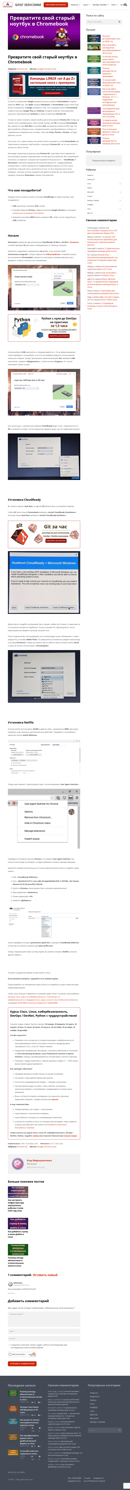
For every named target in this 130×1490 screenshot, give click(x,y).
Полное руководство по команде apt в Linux (111, 141)
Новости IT (95, 1396)
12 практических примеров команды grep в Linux (111, 123)
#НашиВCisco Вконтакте (56, 1124)
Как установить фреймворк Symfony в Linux (61, 1465)
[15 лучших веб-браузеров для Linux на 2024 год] (94, 80)
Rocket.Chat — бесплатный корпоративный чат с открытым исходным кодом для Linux (103, 258)
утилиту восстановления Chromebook (28, 213)
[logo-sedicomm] (8, 5)
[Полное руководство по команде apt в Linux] (94, 138)
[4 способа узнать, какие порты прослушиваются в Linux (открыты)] (94, 57)
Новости (94, 1393)
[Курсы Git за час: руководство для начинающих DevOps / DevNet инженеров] (44, 545)
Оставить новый (45, 1275)
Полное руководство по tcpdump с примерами (109, 72)
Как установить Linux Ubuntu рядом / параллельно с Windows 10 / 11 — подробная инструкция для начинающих (111, 97)
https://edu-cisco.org (35, 1167)
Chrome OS (22, 69)
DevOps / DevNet (97, 1422)
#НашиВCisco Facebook (24, 1128)
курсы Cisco (15, 997)
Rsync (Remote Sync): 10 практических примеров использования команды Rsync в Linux (102, 283)
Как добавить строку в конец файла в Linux (18, 1234)
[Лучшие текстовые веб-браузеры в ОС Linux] (13, 1407)
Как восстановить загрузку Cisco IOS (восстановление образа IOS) (102, 230)
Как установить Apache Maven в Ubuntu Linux (101, 274)
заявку (36, 1136)
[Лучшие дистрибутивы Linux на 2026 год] (94, 36)
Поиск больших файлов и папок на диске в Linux (110, 132)
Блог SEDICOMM (74, 1478)
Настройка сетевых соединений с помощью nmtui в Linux (63, 1460)
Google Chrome (44, 69)
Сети (92, 1411)
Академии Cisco (33, 1000)
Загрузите (74, 242)
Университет (98, 1478)
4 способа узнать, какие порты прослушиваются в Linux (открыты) (111, 60)
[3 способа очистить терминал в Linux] (13, 1451)
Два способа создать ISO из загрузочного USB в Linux (103, 298)
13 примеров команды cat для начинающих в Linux (102, 306)
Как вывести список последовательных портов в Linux (29, 1422)
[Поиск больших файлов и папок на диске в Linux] (94, 129)
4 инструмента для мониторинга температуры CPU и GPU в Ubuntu (111, 112)
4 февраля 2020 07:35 (21, 1285)
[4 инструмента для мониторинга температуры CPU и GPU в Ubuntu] (94, 108)
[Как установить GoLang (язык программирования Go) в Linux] (94, 45)
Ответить (11, 1293)
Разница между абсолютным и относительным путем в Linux (16, 1261)
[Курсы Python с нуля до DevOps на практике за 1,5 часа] (44, 339)
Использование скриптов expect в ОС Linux (102, 267)
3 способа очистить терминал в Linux (29, 1452)
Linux (92, 1403)
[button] (125, 4)
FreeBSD (93, 1407)
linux (54, 69)
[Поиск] (119, 21)
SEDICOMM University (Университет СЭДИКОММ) (37, 1003)
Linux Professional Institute (64, 1000)
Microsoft (94, 1418)
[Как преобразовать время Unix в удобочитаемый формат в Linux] (13, 1435)
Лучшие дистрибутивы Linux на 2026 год (111, 39)
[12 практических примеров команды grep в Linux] (94, 120)
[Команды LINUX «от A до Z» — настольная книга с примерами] (44, 96)
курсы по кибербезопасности (33, 997)
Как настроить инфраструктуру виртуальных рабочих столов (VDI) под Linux (16, 1205)
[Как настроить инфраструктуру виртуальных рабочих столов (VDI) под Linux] (18, 1188)
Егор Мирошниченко (39, 1160)
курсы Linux (46, 1000)
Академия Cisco (74, 1481)
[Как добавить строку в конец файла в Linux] (18, 1219)
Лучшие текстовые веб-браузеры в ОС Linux (29, 1410)
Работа (93, 1400)
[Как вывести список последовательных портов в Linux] (13, 1420)
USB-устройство (53, 254)
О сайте (87, 1478)
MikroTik (94, 1414)
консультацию (70, 1136)
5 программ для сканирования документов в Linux (103, 292)
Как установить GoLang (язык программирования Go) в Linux (111, 49)
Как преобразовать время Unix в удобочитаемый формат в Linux (29, 1439)
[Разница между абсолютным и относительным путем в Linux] (18, 1245)
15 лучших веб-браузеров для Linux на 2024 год (111, 83)
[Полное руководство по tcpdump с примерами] (94, 68)
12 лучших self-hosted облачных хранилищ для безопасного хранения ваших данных (102, 240)
